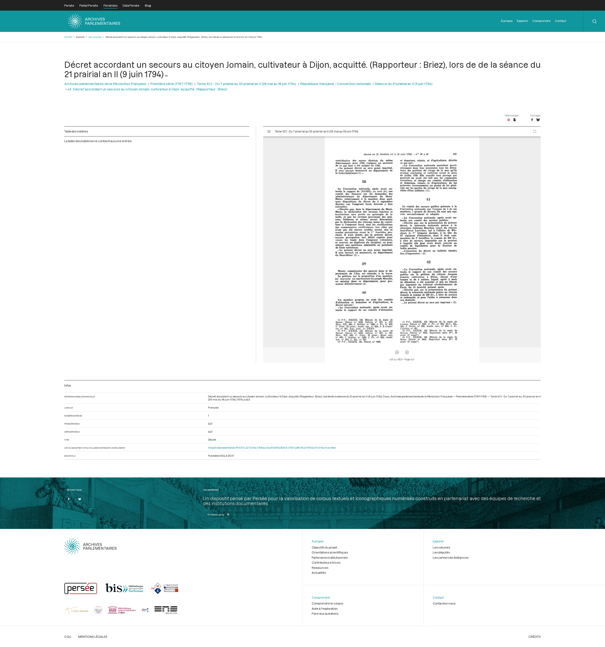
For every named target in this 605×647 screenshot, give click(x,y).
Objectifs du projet (324, 547)
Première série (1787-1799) (171, 84)
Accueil (68, 36)
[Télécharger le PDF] (508, 120)
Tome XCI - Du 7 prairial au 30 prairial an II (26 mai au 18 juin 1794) (246, 84)
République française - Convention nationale (335, 84)
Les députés (441, 552)
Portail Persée (88, 5)
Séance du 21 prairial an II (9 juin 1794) (403, 84)
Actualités (319, 572)
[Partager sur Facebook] (532, 120)
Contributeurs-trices (326, 562)
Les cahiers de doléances (450, 557)
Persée (69, 5)
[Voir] (166, 74)
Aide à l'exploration (325, 608)
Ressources (320, 567)
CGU (67, 636)
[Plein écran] (535, 131)
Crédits (534, 636)
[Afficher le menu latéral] (269, 131)
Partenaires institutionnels (330, 557)
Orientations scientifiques (330, 552)
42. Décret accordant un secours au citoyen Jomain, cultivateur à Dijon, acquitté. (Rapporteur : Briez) (147, 89)
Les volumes (95, 37)
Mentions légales (92, 636)
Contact (560, 20)
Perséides (110, 5)
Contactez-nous (444, 603)
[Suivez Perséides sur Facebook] (68, 499)
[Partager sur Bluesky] (538, 120)
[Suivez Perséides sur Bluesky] (79, 499)
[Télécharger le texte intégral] (515, 120)
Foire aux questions (325, 613)
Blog (148, 5)
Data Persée (131, 5)
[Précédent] (397, 352)
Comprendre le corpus (327, 603)
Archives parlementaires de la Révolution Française (105, 84)
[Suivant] (407, 352)
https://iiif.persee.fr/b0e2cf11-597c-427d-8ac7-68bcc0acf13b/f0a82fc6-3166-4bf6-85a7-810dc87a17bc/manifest (272, 447)
